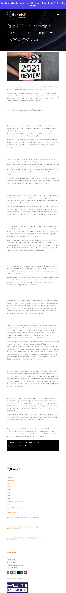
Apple (14, 578)
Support (9, 489)
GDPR (8, 493)
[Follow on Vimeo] (14, 572)
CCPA (8, 496)
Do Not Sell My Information (15, 502)
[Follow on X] (18, 572)
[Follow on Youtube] (25, 572)
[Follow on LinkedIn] (21, 572)
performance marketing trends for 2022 (39, 87)
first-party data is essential (23, 131)
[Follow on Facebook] (11, 572)
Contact (9, 486)
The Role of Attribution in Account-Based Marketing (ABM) (22, 517)
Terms (8, 505)
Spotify (21, 578)
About (8, 483)
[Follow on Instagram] (8, 572)
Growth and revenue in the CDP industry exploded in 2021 (24, 195)
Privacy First (10, 477)
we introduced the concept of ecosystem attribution (37, 159)
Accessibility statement (14, 508)
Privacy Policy (11, 480)
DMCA (8, 499)
